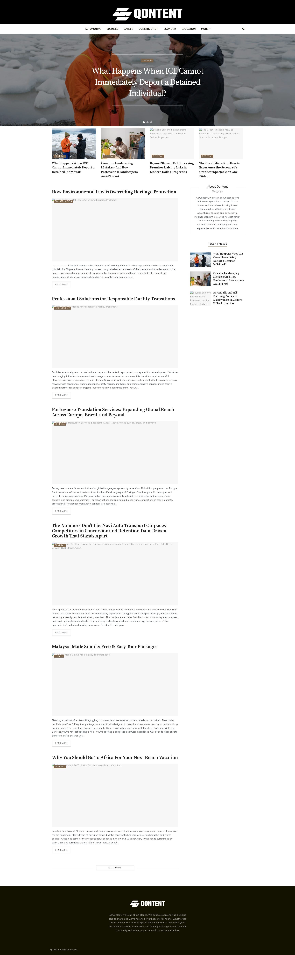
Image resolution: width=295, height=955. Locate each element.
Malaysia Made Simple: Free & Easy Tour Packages (105, 647)
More (204, 29)
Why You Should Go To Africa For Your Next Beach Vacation (115, 758)
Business (112, 29)
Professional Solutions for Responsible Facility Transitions (113, 299)
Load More (115, 868)
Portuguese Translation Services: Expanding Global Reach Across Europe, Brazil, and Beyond (113, 412)
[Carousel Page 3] (151, 122)
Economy (170, 29)
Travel (59, 656)
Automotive (93, 29)
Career (128, 29)
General (147, 60)
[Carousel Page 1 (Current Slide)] (144, 122)
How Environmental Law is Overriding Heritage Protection (114, 192)
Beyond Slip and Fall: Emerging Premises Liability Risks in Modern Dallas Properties (172, 167)
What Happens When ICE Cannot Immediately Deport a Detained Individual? (147, 82)
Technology (62, 308)
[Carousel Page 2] (147, 122)
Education (188, 29)
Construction (148, 29)
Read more (61, 284)
